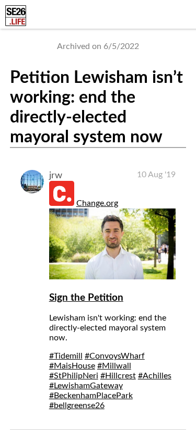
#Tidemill (66, 356)
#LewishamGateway (86, 386)
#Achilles (154, 376)
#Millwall (114, 366)
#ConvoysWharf (115, 356)
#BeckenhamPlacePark (91, 395)
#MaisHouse (72, 366)
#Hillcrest (118, 376)
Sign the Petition (86, 298)
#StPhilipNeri (73, 376)
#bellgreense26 (77, 405)
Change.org (97, 203)
